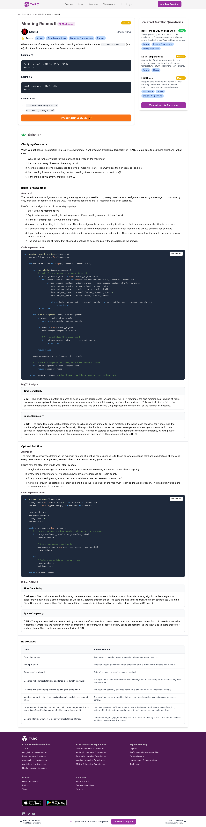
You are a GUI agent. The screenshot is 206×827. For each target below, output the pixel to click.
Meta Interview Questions (34, 756)
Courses (69, 4)
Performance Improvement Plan (144, 752)
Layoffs (133, 748)
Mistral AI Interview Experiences (90, 764)
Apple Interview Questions (34, 764)
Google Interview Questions (34, 752)
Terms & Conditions (85, 785)
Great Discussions (30, 781)
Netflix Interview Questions (34, 768)
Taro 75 (25, 748)
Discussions (109, 4)
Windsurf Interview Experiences (90, 760)
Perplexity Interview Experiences (91, 756)
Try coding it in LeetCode (74, 117)
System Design (137, 756)
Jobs (80, 4)
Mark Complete (125, 821)
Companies (32, 14)
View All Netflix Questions (163, 105)
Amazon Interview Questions (35, 760)
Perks (24, 785)
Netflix (41, 14)
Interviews (92, 4)
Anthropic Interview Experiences (91, 752)
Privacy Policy (82, 781)
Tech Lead (135, 764)
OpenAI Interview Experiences (90, 748)
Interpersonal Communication (143, 760)
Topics (25, 789)
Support (80, 789)
